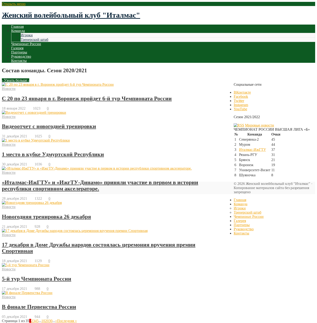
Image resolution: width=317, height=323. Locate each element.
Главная (17, 26)
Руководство (21, 56)
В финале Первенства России (39, 307)
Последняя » (67, 321)
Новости (9, 89)
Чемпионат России (26, 44)
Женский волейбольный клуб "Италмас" (71, 15)
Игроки (27, 35)
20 (47, 321)
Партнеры (19, 52)
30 (50, 321)
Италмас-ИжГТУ (252, 150)
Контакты (19, 61)
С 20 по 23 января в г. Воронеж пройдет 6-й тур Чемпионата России (87, 98)
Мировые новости (259, 125)
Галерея (17, 48)
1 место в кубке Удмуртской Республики (53, 154)
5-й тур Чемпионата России (36, 279)
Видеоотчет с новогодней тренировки (49, 126)
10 (43, 321)
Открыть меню (14, 4)
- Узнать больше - (15, 80)
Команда (18, 31)
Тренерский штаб (34, 39)
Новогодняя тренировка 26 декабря (46, 217)
